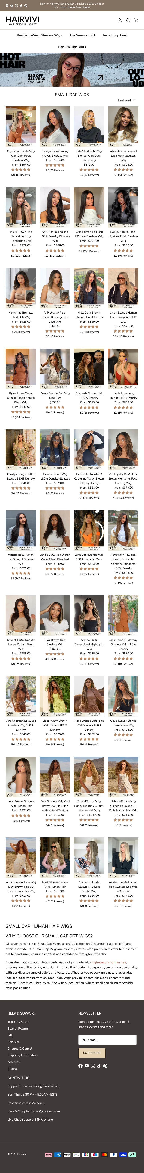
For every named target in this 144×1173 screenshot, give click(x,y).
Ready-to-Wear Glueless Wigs (39, 35)
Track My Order (18, 1022)
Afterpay (14, 1062)
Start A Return (18, 1028)
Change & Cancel (20, 1048)
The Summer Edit (82, 35)
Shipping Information (23, 1055)
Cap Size (14, 1042)
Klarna (12, 1069)
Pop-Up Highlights (72, 47)
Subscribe (92, 1053)
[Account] (119, 20)
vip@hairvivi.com (47, 1111)
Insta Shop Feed (115, 35)
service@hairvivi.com (44, 1086)
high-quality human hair (109, 962)
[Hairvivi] (22, 20)
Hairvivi (21, 1154)
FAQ (11, 1035)
